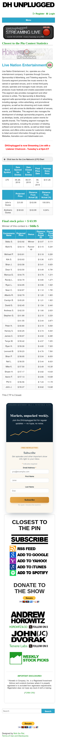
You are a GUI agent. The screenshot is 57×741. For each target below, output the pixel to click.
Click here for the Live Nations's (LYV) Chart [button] (25, 159)
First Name (29, 476)
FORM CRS (29, 692)
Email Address (29, 468)
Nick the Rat (19, 733)
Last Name (29, 487)
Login (52, 13)
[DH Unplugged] (28, 5)
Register (40, 13)
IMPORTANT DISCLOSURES (30, 676)
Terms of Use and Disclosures (15, 735)
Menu (28, 20)
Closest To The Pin (29, 525)
